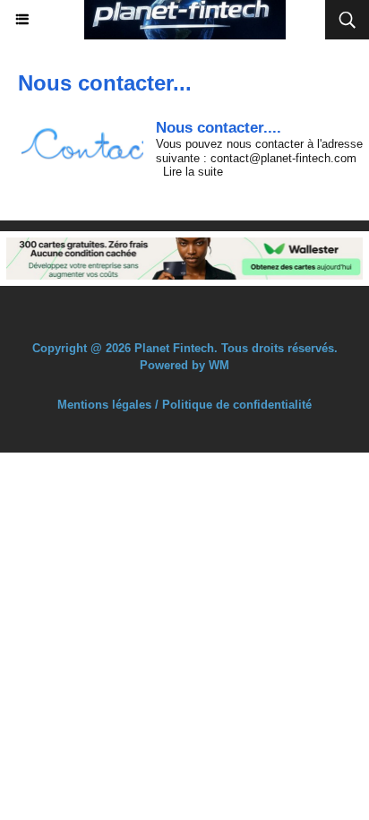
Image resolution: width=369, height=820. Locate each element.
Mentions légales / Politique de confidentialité (184, 404)
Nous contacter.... (218, 127)
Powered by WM (184, 365)
